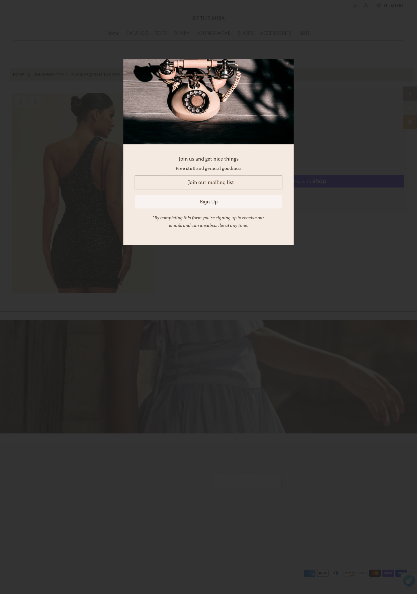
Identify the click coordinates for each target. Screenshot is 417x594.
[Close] (287, 65)
